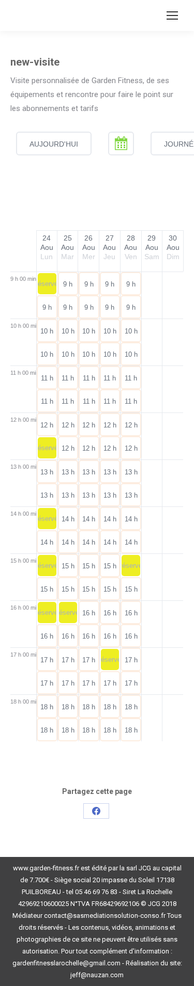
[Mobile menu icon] (172, 15)
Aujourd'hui (53, 144)
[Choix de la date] (121, 143)
